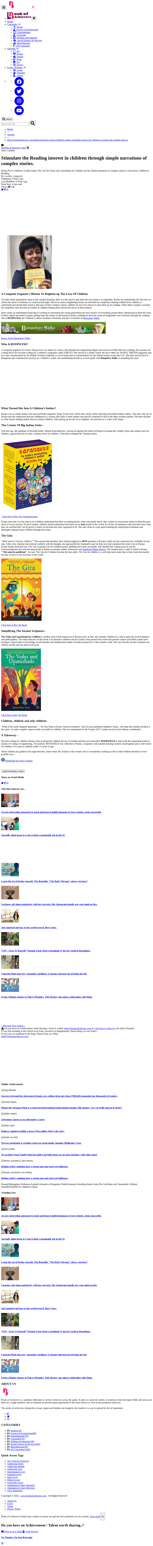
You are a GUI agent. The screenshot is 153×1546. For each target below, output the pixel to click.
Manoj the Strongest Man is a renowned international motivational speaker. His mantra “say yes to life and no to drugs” (61, 1107)
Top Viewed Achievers (18, 1461)
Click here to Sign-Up (104, 1028)
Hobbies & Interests (10, 148)
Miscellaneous (23, 43)
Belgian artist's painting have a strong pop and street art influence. (34, 1166)
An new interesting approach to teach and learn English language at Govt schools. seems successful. (51, 812)
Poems (19, 54)
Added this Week (15, 1463)
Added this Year (14, 1469)
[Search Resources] (32, 123)
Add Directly (31, 1531)
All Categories (22, 46)
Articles (10, 134)
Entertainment (23, 32)
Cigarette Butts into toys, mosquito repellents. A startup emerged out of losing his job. (44, 973)
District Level (13, 1480)
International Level (16, 1472)
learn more (95, 1516)
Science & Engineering (26, 29)
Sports (19, 27)
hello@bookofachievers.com (77, 1028)
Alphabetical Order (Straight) (21, 1485)
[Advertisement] (76, 212)
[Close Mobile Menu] (34, 18)
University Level (15, 1482)
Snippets (11, 48)
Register (20, 73)
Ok (102, 1516)
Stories (19, 56)
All (17, 51)
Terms (10, 1506)
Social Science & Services (29, 40)
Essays (19, 64)
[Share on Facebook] (5, 189)
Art (18, 62)
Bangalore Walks (91, 318)
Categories (12, 24)
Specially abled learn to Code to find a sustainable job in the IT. (33, 835)
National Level (14, 1474)
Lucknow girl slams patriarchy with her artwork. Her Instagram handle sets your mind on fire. (49, 904)
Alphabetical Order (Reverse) (21, 1488)
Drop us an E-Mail (13, 1531)
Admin (19, 75)
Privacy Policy (14, 1509)
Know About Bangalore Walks (15, 338)
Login (19, 70)
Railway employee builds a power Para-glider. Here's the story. (33, 1131)
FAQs (10, 1503)
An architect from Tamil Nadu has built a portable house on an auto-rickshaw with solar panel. (49, 1154)
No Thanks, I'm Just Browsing (16, 1537)
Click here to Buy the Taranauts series (20, 516)
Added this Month (15, 1466)
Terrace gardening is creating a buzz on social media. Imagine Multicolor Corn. (41, 1143)
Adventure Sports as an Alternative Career (23, 1119)
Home (10, 21)
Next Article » (18, 1025)
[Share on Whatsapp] (7, 189)
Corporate (20, 35)
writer (23, 148)
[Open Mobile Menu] (3, 7)
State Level (12, 1477)
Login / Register (15, 67)
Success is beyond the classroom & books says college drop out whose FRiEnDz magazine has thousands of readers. (59, 1096)
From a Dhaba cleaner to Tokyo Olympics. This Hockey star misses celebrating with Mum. (46, 997)
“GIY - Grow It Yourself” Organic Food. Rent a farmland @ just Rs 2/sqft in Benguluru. (46, 950)
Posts (19, 59)
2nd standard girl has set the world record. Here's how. (29, 927)
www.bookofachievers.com (33, 1496)
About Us (11, 1501)
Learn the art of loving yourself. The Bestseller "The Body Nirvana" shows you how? (44, 881)
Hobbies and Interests (26, 38)
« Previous (6, 1025)
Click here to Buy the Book (14, 625)
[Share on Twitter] (2, 189)
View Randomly (15, 1490)
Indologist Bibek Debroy (94, 549)
